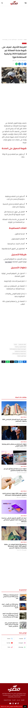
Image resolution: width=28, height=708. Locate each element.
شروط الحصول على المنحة (20, 347)
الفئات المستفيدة (22, 344)
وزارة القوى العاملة (22, 356)
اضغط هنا (8, 261)
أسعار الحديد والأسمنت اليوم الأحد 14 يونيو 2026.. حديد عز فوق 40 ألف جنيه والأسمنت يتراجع (10, 616)
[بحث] (2, 3)
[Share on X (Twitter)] (22, 64)
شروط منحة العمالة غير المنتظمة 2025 (18, 349)
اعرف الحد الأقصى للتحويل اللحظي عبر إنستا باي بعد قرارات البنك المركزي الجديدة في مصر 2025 (14, 520)
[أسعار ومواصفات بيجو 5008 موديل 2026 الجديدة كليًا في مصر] (23, 597)
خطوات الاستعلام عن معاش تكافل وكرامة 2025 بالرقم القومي (14, 445)
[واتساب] (16, 64)
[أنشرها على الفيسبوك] (25, 64)
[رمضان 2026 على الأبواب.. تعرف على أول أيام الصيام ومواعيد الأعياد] (23, 606)
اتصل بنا (14, 700)
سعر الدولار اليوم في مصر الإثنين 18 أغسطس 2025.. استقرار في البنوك (11, 624)
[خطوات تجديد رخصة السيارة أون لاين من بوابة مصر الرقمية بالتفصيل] (14, 458)
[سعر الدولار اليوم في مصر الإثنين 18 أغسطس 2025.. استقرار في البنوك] (23, 625)
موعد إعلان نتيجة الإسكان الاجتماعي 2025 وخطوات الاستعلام (14, 420)
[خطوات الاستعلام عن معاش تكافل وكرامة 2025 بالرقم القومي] (14, 433)
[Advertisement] (14, 22)
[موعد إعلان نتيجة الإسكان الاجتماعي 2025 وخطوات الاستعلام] (14, 408)
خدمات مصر (20, 39)
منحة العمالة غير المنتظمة (20, 351)
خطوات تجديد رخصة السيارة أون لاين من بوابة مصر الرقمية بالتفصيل (15, 470)
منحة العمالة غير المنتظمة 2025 (19, 354)
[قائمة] (26, 3)
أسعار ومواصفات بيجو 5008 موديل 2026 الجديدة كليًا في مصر (10, 596)
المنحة (15, 344)
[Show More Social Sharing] (13, 64)
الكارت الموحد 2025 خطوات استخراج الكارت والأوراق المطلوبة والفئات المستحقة (14, 494)
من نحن (18, 700)
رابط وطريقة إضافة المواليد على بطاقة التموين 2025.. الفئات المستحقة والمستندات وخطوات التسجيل (15, 546)
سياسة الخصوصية (7, 700)
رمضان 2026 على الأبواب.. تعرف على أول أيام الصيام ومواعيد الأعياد (10, 606)
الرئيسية (25, 39)
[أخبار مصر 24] (14, 3)
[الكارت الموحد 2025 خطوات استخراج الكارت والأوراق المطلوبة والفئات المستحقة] (14, 482)
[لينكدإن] (19, 64)
